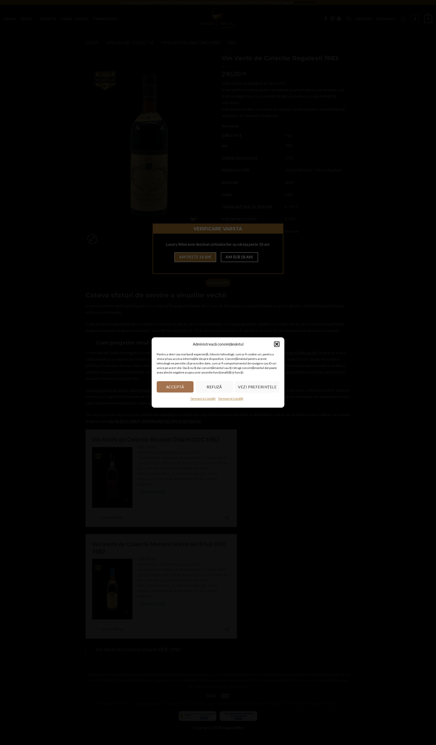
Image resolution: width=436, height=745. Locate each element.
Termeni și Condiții (202, 398)
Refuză (214, 387)
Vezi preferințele (257, 387)
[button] (276, 344)
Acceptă (175, 387)
